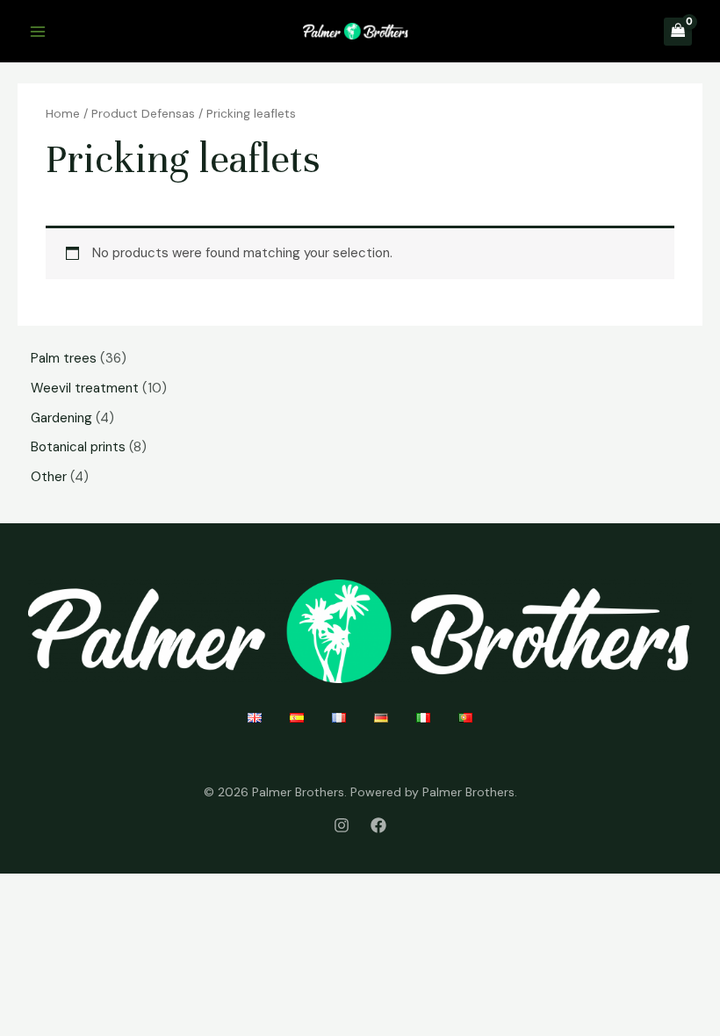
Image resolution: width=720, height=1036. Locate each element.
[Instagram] (341, 825)
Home (63, 113)
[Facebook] (378, 825)
